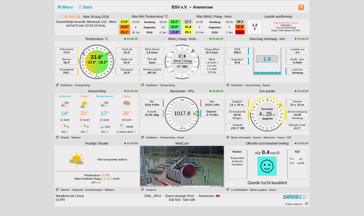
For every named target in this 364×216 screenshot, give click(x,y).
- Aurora (256, 137)
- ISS (288, 137)
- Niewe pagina (257, 189)
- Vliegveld (76, 189)
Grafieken (65, 85)
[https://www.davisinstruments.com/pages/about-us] (295, 196)
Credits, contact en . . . (295, 204)
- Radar (265, 85)
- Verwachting (81, 85)
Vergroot (150, 189)
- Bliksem (108, 189)
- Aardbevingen (93, 189)
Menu (68, 7)
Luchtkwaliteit (238, 189)
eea (273, 153)
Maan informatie (240, 137)
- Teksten (75, 137)
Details (64, 137)
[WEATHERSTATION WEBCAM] (182, 166)
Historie (64, 189)
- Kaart (180, 137)
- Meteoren (268, 137)
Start (88, 7)
